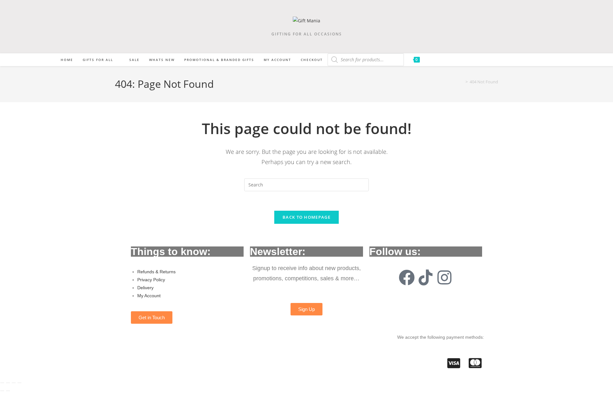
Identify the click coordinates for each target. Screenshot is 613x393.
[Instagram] (444, 277)
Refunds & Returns (156, 271)
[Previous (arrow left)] (2, 390)
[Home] (462, 82)
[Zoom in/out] (2, 382)
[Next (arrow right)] (8, 390)
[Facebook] (407, 277)
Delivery (145, 287)
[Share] (13, 382)
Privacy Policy (151, 279)
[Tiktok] (426, 277)
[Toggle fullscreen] (8, 382)
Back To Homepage (306, 217)
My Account (149, 295)
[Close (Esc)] (19, 382)
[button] (151, 317)
